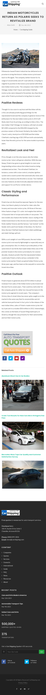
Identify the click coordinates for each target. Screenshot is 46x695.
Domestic (6, 562)
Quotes (6, 556)
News (5, 575)
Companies (7, 552)
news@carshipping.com (15, 540)
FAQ (5, 572)
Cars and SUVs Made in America (14, 595)
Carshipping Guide (26, 30)
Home (16, 30)
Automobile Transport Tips (12, 604)
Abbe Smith (11, 25)
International (8, 566)
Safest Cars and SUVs (10, 612)
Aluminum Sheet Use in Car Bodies (16, 376)
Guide (5, 569)
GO (41, 652)
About (5, 582)
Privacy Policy (22, 682)
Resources (7, 579)
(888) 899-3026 (13, 537)
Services (6, 559)
